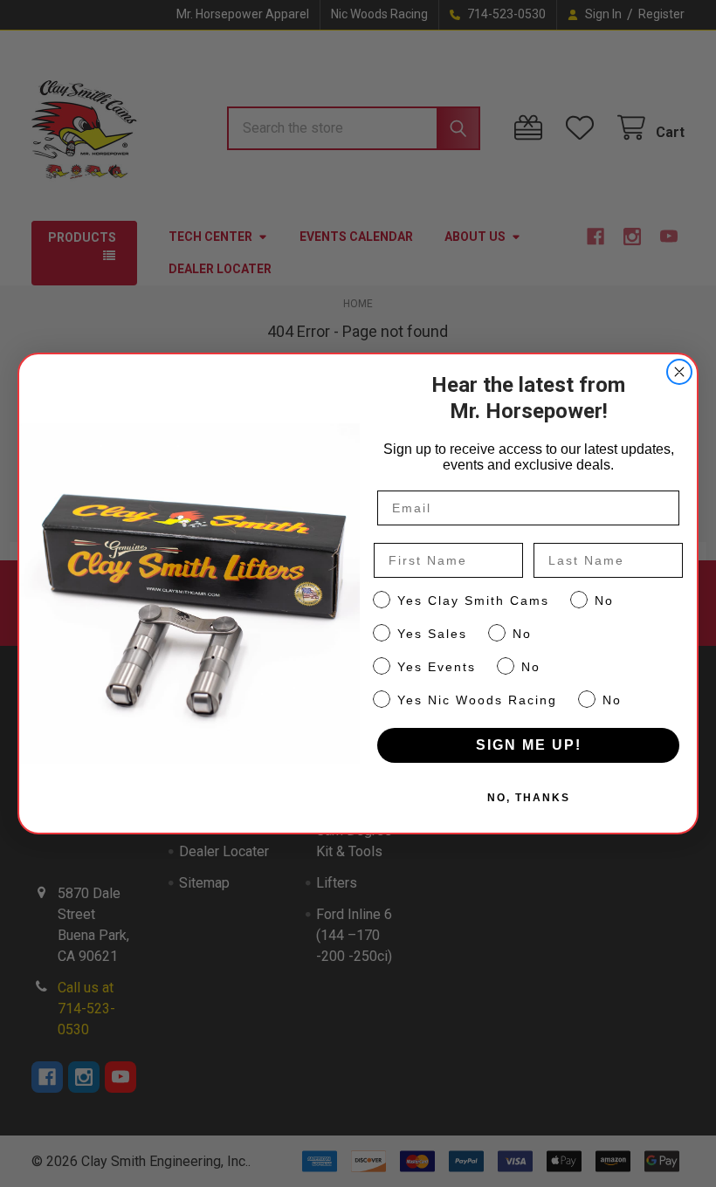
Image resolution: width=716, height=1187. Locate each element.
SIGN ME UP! (529, 745)
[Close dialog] (679, 371)
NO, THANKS (528, 798)
